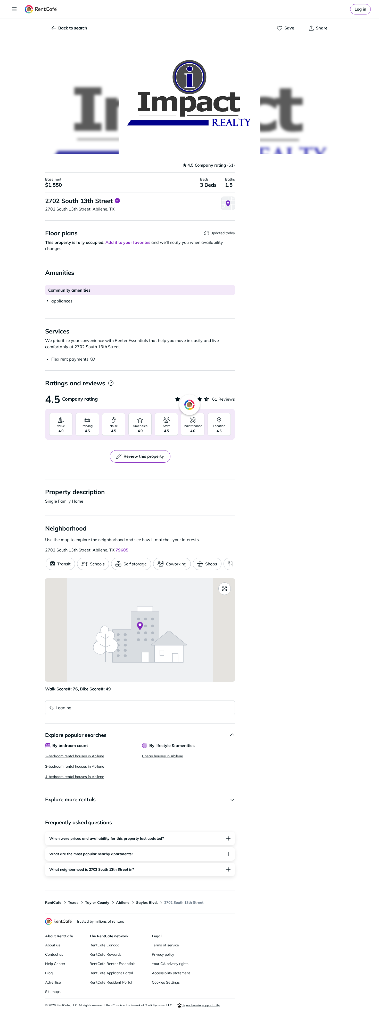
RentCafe (53, 902)
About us (52, 945)
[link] (360, 9)
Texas (73, 902)
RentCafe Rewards (105, 954)
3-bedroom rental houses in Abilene (74, 766)
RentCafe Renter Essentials (112, 963)
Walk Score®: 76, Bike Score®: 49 (78, 688)
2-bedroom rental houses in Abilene (74, 756)
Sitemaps (53, 991)
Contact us (54, 954)
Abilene (122, 902)
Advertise (53, 982)
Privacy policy (163, 954)
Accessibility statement (171, 973)
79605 (122, 549)
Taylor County (97, 902)
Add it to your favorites (127, 242)
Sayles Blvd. (147, 902)
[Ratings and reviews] (111, 383)
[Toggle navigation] (14, 9)
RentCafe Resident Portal (110, 982)
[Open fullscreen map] (224, 588)
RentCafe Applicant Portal (111, 973)
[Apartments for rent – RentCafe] (41, 9)
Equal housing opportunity (201, 1005)
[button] (189, 95)
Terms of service (165, 945)
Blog (49, 973)
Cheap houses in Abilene (162, 756)
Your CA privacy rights (170, 963)
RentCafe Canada (104, 945)
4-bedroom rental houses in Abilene (74, 776)
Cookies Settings (166, 982)
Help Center (55, 963)
